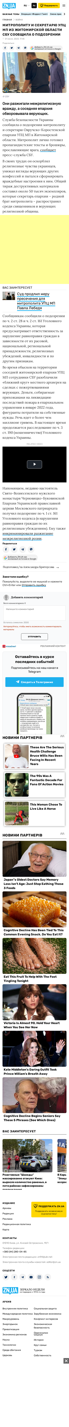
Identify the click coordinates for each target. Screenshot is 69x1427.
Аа (34, 5)
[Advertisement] (34, 249)
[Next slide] (63, 14)
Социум (38, 1334)
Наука (6, 1339)
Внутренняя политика (15, 1308)
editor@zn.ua (54, 1262)
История (39, 1339)
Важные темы (11, 14)
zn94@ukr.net (45, 1256)
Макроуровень (11, 1319)
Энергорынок (10, 1324)
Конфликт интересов (46, 1319)
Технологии (9, 1345)
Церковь (7, 1355)
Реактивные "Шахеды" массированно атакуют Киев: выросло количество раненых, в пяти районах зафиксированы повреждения (25, 1182)
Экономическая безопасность (43, 1326)
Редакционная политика (17, 1224)
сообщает (48, 150)
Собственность (42, 1355)
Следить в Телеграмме (37, 682)
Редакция (8, 1213)
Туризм (38, 1350)
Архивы (7, 1208)
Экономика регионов (15, 1334)
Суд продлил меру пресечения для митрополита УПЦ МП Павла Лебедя (36, 301)
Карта (6, 1229)
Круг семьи (40, 1345)
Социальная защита (45, 1308)
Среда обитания (12, 1350)
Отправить (34, 637)
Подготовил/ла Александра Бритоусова (28, 567)
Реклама (7, 1219)
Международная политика (18, 1313)
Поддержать (51, 5)
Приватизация (11, 1329)
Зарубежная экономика (47, 1313)
